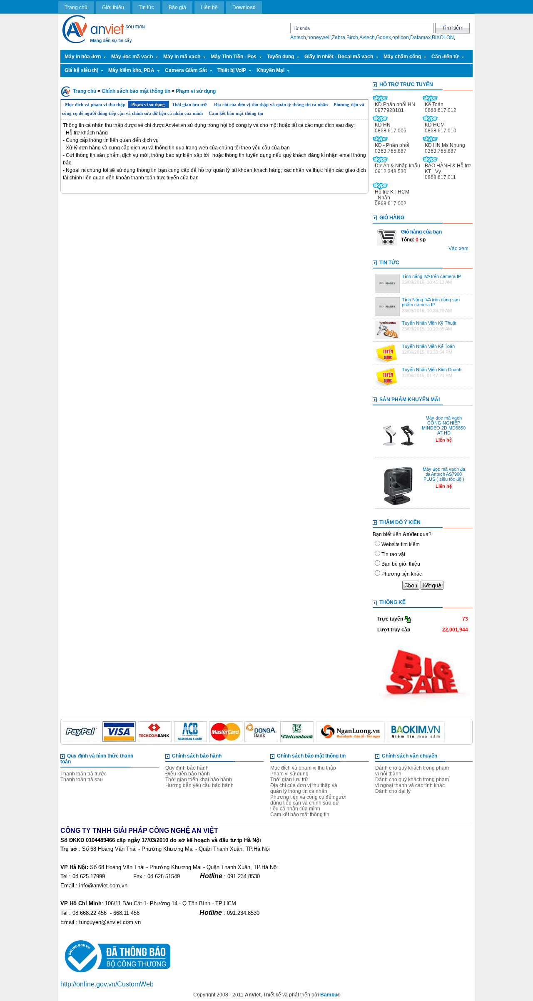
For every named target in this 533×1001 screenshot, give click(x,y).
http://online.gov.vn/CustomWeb (107, 984)
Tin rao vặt (393, 554)
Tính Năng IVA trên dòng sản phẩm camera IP (431, 302)
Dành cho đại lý (393, 791)
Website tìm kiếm (400, 544)
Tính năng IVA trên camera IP (431, 276)
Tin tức (146, 7)
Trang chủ (76, 7)
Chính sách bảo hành (197, 756)
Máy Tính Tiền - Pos (234, 57)
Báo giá (177, 7)
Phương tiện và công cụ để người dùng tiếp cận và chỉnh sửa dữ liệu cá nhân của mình (308, 803)
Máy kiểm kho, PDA (131, 70)
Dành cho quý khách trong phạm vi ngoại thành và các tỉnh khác (412, 782)
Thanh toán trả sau (81, 779)
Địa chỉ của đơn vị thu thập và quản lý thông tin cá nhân (271, 104)
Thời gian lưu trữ (190, 104)
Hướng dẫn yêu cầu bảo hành (199, 785)
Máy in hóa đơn (83, 57)
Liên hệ (209, 7)
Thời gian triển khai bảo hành (198, 779)
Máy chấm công (402, 57)
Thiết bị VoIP (231, 70)
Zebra (338, 37)
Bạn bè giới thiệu (400, 564)
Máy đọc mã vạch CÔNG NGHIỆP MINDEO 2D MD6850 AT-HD (444, 425)
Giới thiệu (113, 7)
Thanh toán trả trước (83, 774)
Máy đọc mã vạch (132, 57)
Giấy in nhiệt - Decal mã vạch (338, 57)
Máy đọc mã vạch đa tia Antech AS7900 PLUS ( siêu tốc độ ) (444, 474)
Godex (383, 37)
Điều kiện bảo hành (187, 774)
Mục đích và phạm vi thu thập (95, 104)
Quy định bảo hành (187, 768)
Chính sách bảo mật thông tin (136, 91)
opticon (400, 37)
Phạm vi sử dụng (196, 91)
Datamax (420, 37)
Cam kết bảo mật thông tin (236, 113)
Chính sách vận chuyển (409, 756)
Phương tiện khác (401, 574)
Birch (352, 37)
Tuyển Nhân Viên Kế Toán (428, 346)
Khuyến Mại (270, 70)
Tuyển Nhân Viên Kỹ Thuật (429, 322)
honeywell (319, 37)
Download (244, 7)
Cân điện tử (445, 57)
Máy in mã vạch (181, 57)
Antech (298, 37)
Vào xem (458, 248)
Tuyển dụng (280, 57)
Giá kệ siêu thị (81, 70)
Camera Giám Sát (186, 70)
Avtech (367, 37)
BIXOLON (443, 37)
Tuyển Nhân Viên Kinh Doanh (431, 369)
